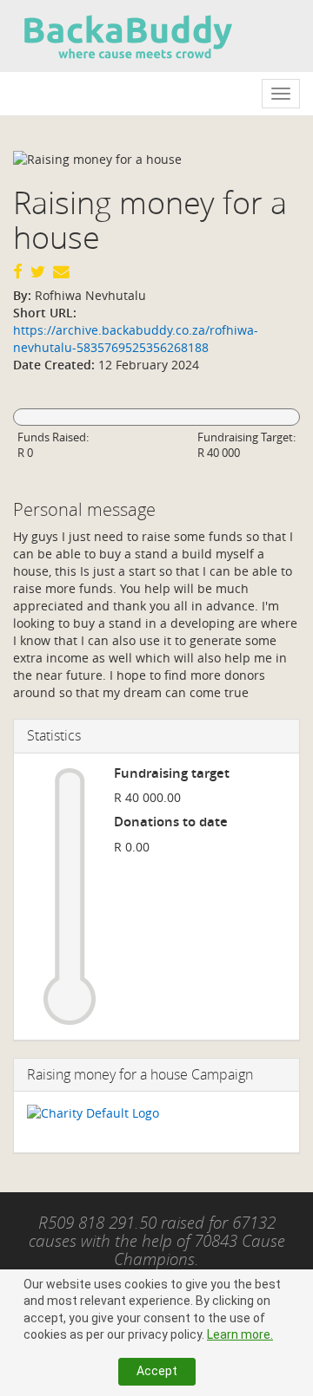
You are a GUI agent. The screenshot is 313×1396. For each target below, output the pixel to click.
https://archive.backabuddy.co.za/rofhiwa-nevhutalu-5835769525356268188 (135, 339)
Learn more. (240, 1334)
